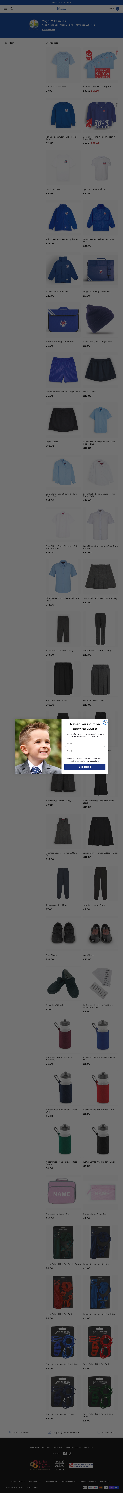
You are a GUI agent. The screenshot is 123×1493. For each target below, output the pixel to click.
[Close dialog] (105, 722)
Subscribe (85, 766)
